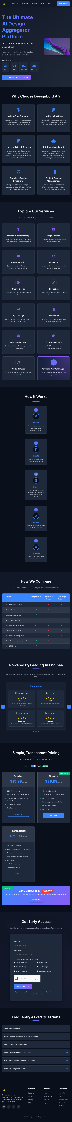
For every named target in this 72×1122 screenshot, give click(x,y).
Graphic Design (21, 967)
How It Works (24, 3)
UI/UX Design (43, 967)
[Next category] (69, 707)
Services (35, 3)
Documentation (49, 1096)
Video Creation (44, 962)
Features (15, 3)
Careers (61, 1096)
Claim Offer (36, 900)
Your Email (17, 950)
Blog (45, 1093)
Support (46, 1103)
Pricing (43, 3)
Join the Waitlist (23, 986)
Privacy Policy (63, 1099)
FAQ (49, 3)
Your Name (17, 941)
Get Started (18, 814)
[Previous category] (3, 707)
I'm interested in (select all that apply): (26, 959)
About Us (62, 1093)
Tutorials (46, 1099)
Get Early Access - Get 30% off (16, 77)
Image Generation (22, 962)
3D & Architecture (45, 971)
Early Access (63, 3)
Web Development (22, 971)
